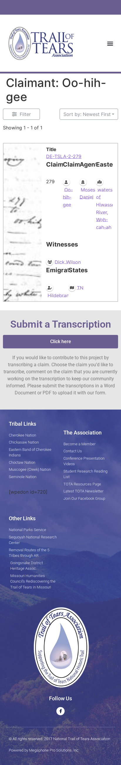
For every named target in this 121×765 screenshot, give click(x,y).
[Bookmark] (10, 295)
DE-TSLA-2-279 (63, 156)
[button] (110, 43)
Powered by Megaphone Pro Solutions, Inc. (44, 750)
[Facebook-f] (60, 711)
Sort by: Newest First (87, 114)
